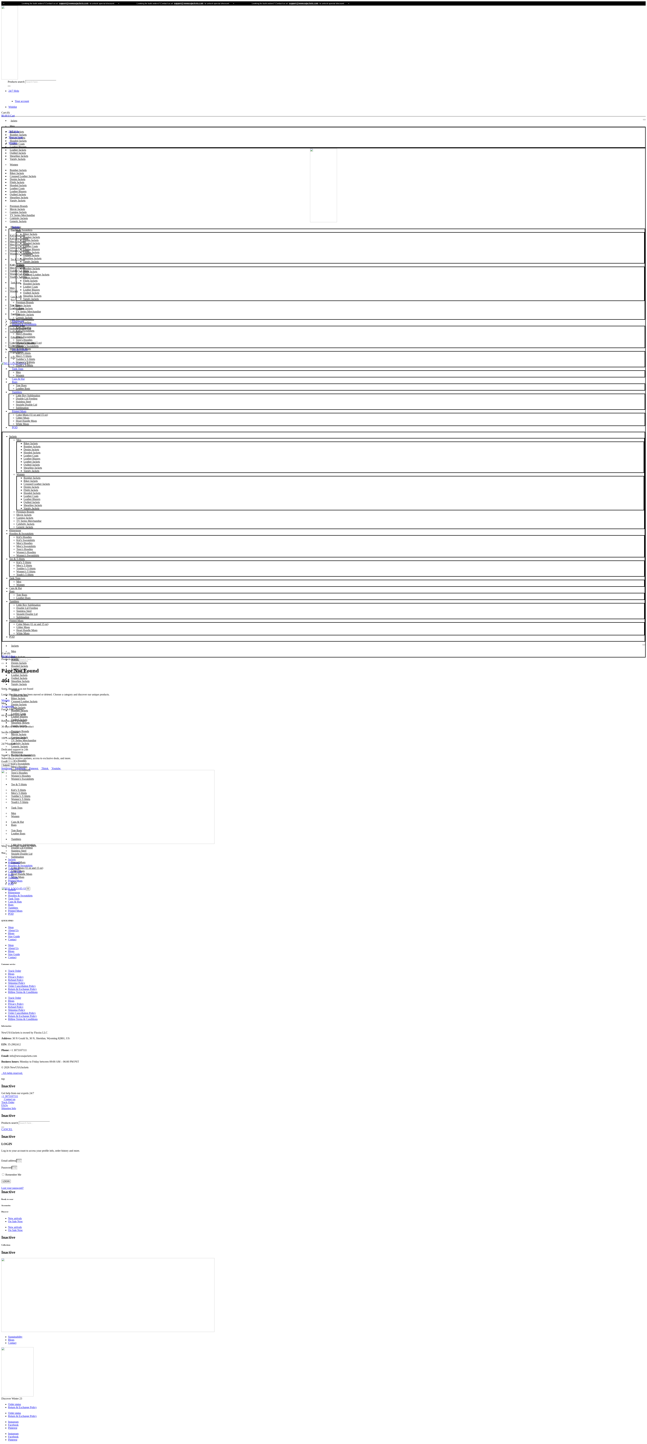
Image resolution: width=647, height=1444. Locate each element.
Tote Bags (21, 385)
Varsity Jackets (17, 159)
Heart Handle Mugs (26, 420)
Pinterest (12, 1427)
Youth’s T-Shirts (18, 277)
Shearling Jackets (32, 258)
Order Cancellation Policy (22, 986)
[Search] (9, 86)
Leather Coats (30, 246)
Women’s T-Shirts (25, 362)
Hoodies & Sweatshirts (21, 230)
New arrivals (15, 1218)
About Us (13, 930)
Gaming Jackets (24, 308)
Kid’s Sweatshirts (25, 330)
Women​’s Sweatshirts (27, 346)
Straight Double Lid (26, 404)
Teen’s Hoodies (24, 339)
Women (14, 164)
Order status (14, 1404)
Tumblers (15, 314)
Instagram (13, 1421)
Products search (16, 81)
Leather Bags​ (23, 388)
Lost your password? (12, 1188)
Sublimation (22, 407)
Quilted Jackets (31, 255)
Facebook (13, 1424)
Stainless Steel (23, 401)
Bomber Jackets (31, 237)
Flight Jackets (30, 280)
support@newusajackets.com (17, 3)
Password (6, 1167)
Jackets (14, 120)
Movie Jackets (23, 305)
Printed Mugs (19, 411)
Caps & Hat (16, 297)
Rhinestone (18, 321)
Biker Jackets (30, 234)
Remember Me (13, 1174)
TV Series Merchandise (28, 311)
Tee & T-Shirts (18, 259)
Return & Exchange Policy (22, 989)
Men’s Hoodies (24, 333)
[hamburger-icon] (644, 119)
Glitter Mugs (22, 417)
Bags (13, 300)
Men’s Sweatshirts (25, 336)
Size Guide (14, 936)
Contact (12, 939)
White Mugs (22, 423)
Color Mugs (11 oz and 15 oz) (32, 414)
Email (4, 761)
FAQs (4, 1105)
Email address (8, 1160)
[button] (3, 703)
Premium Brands (25, 302)
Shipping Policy (16, 983)
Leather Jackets (31, 252)
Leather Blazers (31, 249)
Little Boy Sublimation (28, 395)
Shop (11, 927)
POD (15, 427)
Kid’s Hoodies (23, 327)
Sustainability (15, 1336)
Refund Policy (15, 980)
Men (12, 126)
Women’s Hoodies (25, 342)
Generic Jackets (18, 221)
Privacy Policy (16, 976)
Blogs (11, 933)
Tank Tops (16, 282)
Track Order (14, 970)
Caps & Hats (15, 871)
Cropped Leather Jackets (36, 274)
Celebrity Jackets (25, 314)
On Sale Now (15, 1221)
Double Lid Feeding (26, 398)
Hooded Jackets (31, 243)
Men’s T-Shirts (24, 356)
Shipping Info (8, 1108)
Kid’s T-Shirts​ (23, 353)
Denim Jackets (31, 240)
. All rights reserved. (12, 1073)
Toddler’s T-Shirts (25, 359)
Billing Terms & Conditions (23, 992)
